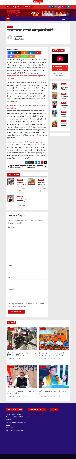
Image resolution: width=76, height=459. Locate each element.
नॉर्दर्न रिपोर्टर (19, 37)
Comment (12, 227)
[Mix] (17, 56)
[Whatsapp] (24, 56)
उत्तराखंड (10, 26)
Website (11, 289)
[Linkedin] (31, 52)
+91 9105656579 (17, 417)
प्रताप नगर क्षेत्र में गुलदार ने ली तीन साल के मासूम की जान (25, 142)
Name (10, 266)
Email (10, 277)
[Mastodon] (11, 56)
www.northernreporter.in (15, 430)
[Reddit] (24, 52)
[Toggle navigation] (64, 18)
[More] (31, 56)
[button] (68, 19)
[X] (17, 52)
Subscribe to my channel (61, 67)
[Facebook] (11, 52)
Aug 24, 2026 (14, 358)
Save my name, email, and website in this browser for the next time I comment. (26, 305)
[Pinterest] (38, 52)
